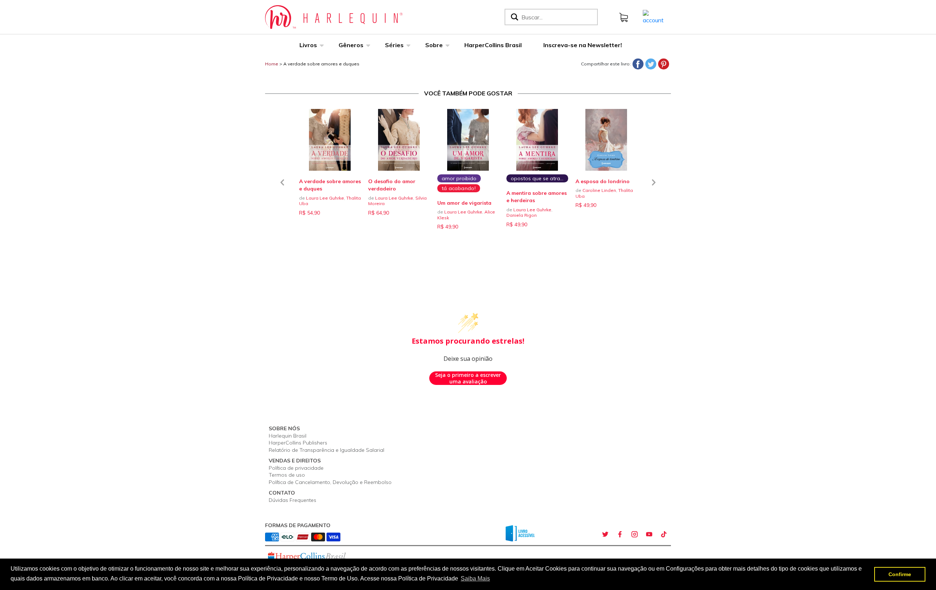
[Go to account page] (653, 16)
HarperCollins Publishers (298, 442)
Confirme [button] (899, 574)
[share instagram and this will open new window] (634, 534)
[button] (282, 187)
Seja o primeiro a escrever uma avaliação (468, 378)
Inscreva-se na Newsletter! (582, 45)
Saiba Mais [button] (475, 578)
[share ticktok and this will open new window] (663, 534)
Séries (394, 45)
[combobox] (558, 17)
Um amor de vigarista (464, 203)
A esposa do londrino (602, 181)
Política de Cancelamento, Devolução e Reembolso (330, 482)
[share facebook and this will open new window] (619, 534)
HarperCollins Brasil (493, 45)
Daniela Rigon (521, 215)
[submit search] (514, 17)
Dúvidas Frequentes (292, 500)
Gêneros (351, 45)
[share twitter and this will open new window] (605, 534)
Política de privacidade (296, 468)
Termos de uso (287, 475)
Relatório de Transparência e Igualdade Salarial (326, 450)
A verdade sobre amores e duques (321, 64)
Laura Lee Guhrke (325, 198)
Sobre (434, 45)
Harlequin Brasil (287, 435)
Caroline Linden (599, 190)
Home (271, 64)
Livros (308, 45)
